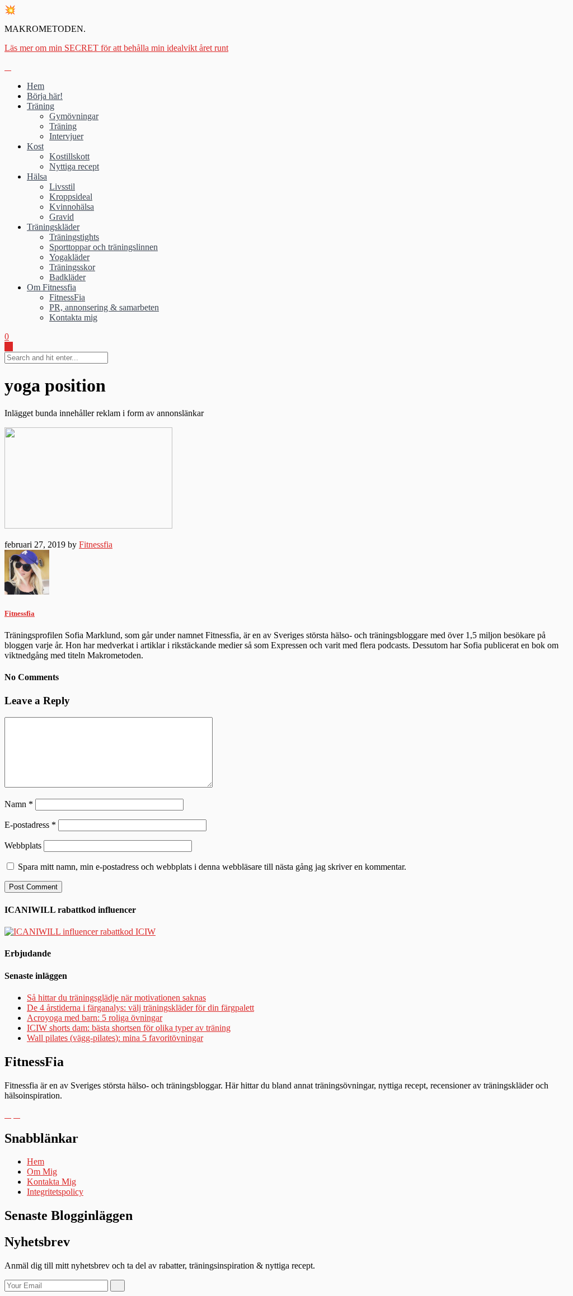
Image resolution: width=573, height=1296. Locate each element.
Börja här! (45, 96)
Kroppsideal (70, 196)
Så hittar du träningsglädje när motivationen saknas (116, 997)
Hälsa (37, 176)
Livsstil (62, 186)
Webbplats (22, 845)
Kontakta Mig (51, 1181)
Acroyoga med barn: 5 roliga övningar (94, 1017)
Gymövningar (73, 116)
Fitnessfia (95, 544)
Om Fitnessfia (51, 287)
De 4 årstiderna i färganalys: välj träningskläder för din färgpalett (140, 1007)
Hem (35, 86)
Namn (18, 804)
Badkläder (67, 277)
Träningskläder (53, 227)
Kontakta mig (73, 317)
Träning (40, 106)
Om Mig (42, 1171)
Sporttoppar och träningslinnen (103, 247)
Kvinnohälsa (71, 206)
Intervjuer (66, 136)
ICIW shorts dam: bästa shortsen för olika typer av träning (129, 1028)
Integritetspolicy (55, 1191)
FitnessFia (67, 297)
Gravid (61, 217)
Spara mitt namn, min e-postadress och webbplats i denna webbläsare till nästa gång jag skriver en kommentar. (212, 866)
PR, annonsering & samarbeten (104, 307)
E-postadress (30, 825)
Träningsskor (72, 267)
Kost (35, 146)
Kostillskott (69, 156)
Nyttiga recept (74, 166)
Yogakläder (69, 257)
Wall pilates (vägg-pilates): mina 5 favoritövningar (115, 1038)
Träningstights (74, 237)
